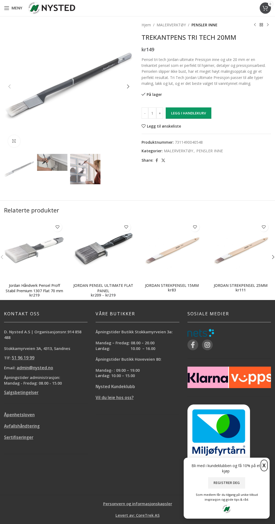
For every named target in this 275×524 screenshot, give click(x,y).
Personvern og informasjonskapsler (137, 503)
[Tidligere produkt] (255, 25)
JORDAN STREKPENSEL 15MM (172, 285)
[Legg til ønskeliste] (57, 227)
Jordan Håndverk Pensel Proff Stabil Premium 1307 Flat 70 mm (34, 288)
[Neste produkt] (268, 25)
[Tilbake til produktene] (261, 25)
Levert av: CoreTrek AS (137, 515)
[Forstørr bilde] (14, 141)
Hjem (146, 24)
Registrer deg (227, 482)
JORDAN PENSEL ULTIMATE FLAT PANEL (103, 288)
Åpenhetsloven (19, 415)
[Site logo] (52, 7)
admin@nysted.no (35, 368)
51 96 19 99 (23, 358)
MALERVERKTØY (171, 24)
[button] (9, 86)
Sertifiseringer (18, 437)
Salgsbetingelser (21, 392)
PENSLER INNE (204, 24)
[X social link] (163, 160)
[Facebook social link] (156, 160)
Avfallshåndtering (22, 426)
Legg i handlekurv (188, 113)
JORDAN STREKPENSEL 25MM (240, 285)
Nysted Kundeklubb (115, 386)
